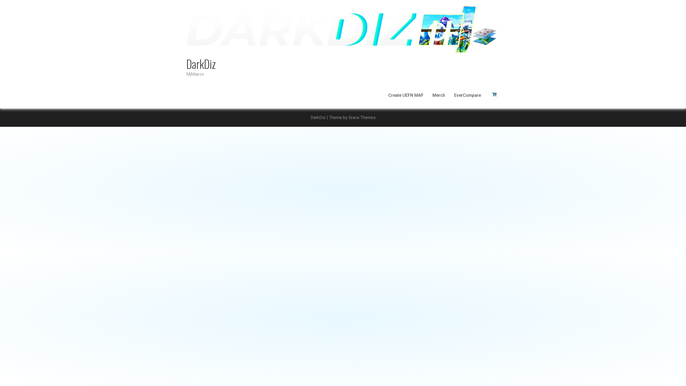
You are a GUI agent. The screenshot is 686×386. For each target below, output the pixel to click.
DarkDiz (201, 63)
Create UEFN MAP (405, 95)
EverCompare (467, 95)
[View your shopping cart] (495, 94)
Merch (439, 95)
